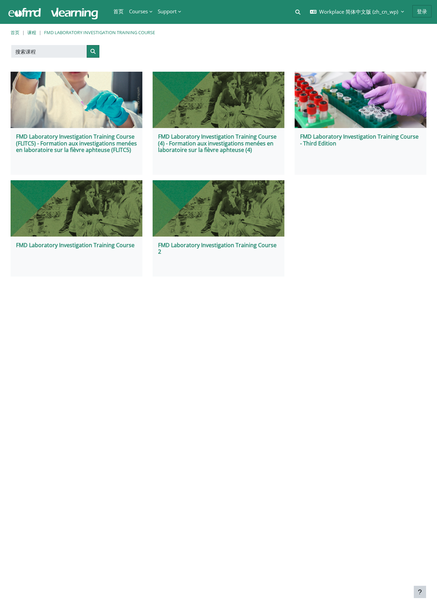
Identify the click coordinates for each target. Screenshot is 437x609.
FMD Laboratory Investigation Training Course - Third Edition (359, 140)
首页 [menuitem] (118, 11)
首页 (15, 32)
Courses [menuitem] (138, 11)
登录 (422, 11)
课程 (31, 32)
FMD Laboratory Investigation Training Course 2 (217, 248)
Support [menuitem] (167, 11)
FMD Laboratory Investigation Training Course (99, 32)
